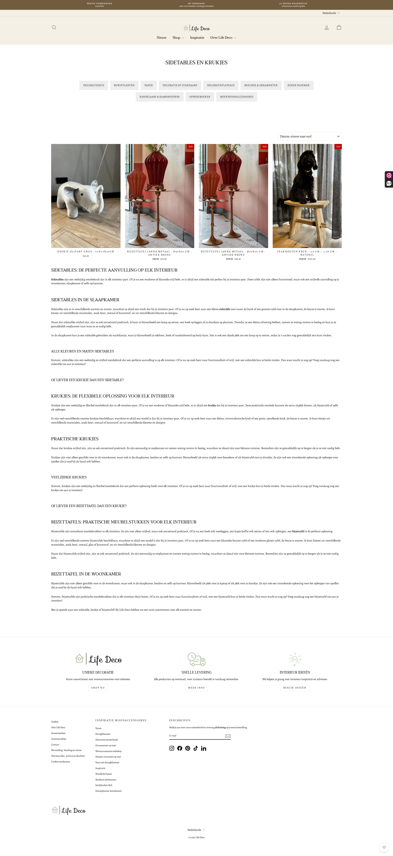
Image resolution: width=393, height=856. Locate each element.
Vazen (149, 85)
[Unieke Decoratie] (98, 659)
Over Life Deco (221, 38)
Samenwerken (58, 733)
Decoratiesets (93, 85)
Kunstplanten (124, 85)
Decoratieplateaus (221, 85)
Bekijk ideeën (294, 687)
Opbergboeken (200, 96)
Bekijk (86, 243)
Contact (55, 744)
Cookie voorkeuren (60, 761)
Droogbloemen (102, 734)
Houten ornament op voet (108, 756)
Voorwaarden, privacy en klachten (68, 755)
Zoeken (55, 721)
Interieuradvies (58, 739)
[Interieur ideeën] (295, 659)
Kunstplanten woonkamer (108, 791)
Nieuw (161, 38)
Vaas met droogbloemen (107, 762)
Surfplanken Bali (103, 785)
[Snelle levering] (197, 659)
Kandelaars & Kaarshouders (160, 96)
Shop (177, 38)
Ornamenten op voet (105, 745)
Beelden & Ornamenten (261, 85)
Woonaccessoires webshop (108, 751)
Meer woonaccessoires (236, 96)
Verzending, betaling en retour (66, 750)
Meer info (196, 687)
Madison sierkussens (105, 779)
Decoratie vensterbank (106, 739)
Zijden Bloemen (299, 85)
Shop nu (98, 687)
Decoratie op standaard (180, 85)
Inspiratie (197, 38)
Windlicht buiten (103, 774)
